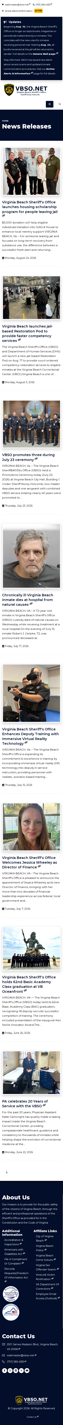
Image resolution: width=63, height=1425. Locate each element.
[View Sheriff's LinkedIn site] (15, 1370)
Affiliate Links (45, 1231)
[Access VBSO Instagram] (10, 1370)
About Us (16, 1197)
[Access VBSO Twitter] (21, 1370)
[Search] (60, 104)
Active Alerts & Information (23, 10)
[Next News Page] (7, 1172)
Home (5, 121)
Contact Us (18, 1336)
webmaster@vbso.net (16, 4)
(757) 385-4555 (43, 4)
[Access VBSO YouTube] (26, 1370)
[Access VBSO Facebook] (4, 1370)
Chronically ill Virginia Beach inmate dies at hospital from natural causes (27, 600)
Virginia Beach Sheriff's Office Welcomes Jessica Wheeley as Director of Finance (29, 862)
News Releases (26, 126)
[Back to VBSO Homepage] (31, 90)
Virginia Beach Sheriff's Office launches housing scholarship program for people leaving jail (30, 207)
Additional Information (12, 1232)
